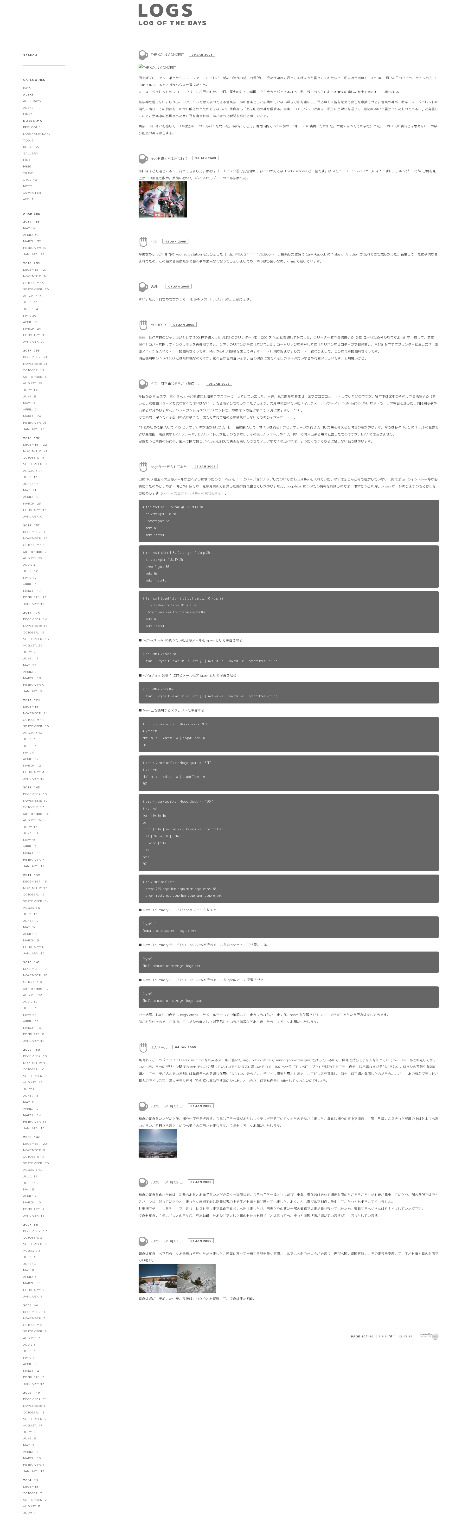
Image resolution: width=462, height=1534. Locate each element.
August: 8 (31, 907)
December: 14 (35, 619)
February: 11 (35, 1121)
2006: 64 (30, 1305)
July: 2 (29, 1257)
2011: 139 (31, 875)
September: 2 (35, 1499)
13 (405, 1336)
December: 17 (35, 968)
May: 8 (28, 1102)
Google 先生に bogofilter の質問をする (191, 493)
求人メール (159, 1047)
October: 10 (34, 1069)
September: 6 (35, 376)
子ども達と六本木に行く (170, 158)
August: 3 (31, 1250)
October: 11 (34, 1412)
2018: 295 (31, 263)
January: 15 (34, 1215)
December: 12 (35, 1231)
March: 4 (31, 1370)
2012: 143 (31, 787)
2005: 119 (31, 1392)
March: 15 (32, 1458)
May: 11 (30, 490)
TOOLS (28, 140)
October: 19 (34, 283)
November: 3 (34, 1318)
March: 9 (31, 940)
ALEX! (28, 94)
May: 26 (30, 228)
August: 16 (33, 820)
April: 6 (30, 1276)
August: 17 (33, 1425)
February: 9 (34, 684)
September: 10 (36, 726)
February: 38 (35, 247)
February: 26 (35, 422)
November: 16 (35, 276)
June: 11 (30, 833)
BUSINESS (31, 147)
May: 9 (28, 752)
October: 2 (32, 1237)
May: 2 (28, 1445)
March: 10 (32, 1202)
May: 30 (30, 315)
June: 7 (29, 746)
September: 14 (36, 901)
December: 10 (35, 1056)
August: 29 (33, 296)
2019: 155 (31, 221)
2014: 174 (31, 612)
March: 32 (32, 241)
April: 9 (30, 671)
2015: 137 (31, 525)
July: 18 (30, 477)
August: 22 (33, 645)
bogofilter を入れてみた (169, 466)
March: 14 (32, 1027)
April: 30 (31, 234)
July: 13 (30, 827)
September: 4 (35, 1244)
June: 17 (30, 483)
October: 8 (32, 1325)
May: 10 (30, 839)
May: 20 (30, 403)
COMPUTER (32, 192)
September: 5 (35, 1331)
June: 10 (30, 571)
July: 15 (30, 1176)
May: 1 (28, 1357)
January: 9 (33, 516)
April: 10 (31, 496)
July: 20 (30, 652)
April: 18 (31, 322)
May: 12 (30, 577)
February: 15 (35, 335)
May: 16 (30, 927)
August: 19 (33, 383)
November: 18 (35, 975)
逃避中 (156, 286)
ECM (155, 241)
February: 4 (34, 772)
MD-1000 (159, 324)
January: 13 (34, 1128)
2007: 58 (30, 1224)
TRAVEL (29, 173)
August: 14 (33, 732)
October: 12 (34, 370)
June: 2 (29, 1263)
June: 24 (30, 309)
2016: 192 (31, 438)
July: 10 (30, 914)
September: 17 (36, 988)
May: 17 (30, 665)
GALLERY (30, 153)
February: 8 (34, 947)
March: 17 (32, 590)
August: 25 (33, 470)
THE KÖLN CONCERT (168, 54)
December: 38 (35, 357)
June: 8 (29, 396)
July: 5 (29, 739)
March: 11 (32, 852)
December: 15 (35, 794)
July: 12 (30, 1001)
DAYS (27, 88)
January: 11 (34, 603)
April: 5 (30, 1364)
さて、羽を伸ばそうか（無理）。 (176, 383)
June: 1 (29, 1351)
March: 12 (32, 765)
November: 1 (34, 1405)
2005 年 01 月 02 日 (167, 1182)
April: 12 (31, 759)
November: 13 (35, 888)
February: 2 (34, 1209)
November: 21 (35, 363)
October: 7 (32, 1493)
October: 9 (32, 982)
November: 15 (35, 625)
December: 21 (35, 1399)
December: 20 (35, 1143)
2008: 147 (31, 1137)
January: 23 (34, 429)
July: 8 (29, 564)
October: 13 (34, 545)
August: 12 (33, 1082)
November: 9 (34, 1150)
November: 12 (35, 538)
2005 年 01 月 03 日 (167, 1106)
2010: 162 (31, 962)
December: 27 (35, 269)
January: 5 (33, 1296)
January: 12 (34, 953)
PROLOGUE (31, 127)
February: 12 (35, 597)
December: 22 (35, 444)
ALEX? (28, 107)
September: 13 (36, 639)
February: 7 (34, 859)
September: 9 (35, 1076)
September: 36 (36, 289)
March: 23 (32, 503)
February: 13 (35, 510)
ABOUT (28, 199)
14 (410, 1336)
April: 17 (31, 1451)
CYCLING (30, 179)
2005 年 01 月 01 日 (167, 1241)
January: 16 (34, 1383)
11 (395, 1336)
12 (400, 1336)
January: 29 (34, 254)
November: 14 (35, 713)
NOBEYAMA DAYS (36, 133)
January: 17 (34, 1040)
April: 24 (31, 409)
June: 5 (29, 1438)
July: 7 (29, 1432)
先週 (142, 337)
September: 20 (36, 1163)
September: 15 (36, 813)
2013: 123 (31, 700)
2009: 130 (31, 1049)
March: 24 (32, 328)
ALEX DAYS (32, 101)
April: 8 (30, 584)
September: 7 (35, 551)
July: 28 (30, 302)
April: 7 (30, 1196)
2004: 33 (30, 1480)
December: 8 (34, 532)
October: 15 (34, 457)
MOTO (27, 186)
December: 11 (35, 706)
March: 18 (32, 678)
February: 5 (34, 1377)
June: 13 (30, 658)
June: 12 (30, 920)
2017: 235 (31, 350)
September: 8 (35, 464)
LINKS (28, 114)
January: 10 (34, 778)
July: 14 (30, 390)
